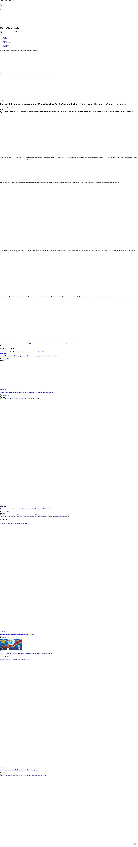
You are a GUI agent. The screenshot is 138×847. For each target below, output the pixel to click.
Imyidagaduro (6, 19)
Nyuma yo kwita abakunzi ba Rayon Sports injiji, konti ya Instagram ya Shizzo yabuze (26, 508)
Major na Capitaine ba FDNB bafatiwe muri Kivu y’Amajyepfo (19, 770)
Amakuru (5, 12)
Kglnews (3, 360)
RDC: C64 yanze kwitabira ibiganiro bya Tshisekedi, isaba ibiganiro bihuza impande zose (26, 653)
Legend (1, 109)
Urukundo (5, 22)
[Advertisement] (43, 62)
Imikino (4, 14)
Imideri (4, 18)
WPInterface (35, 50)
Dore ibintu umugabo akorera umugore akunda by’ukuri (17, 634)
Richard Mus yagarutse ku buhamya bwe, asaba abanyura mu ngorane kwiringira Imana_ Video (29, 356)
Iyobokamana (6, 20)
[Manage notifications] (134, 844)
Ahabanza (5, 11)
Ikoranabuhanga (6, 16)
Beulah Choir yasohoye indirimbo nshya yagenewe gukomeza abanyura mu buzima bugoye (27, 392)
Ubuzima (5, 15)
